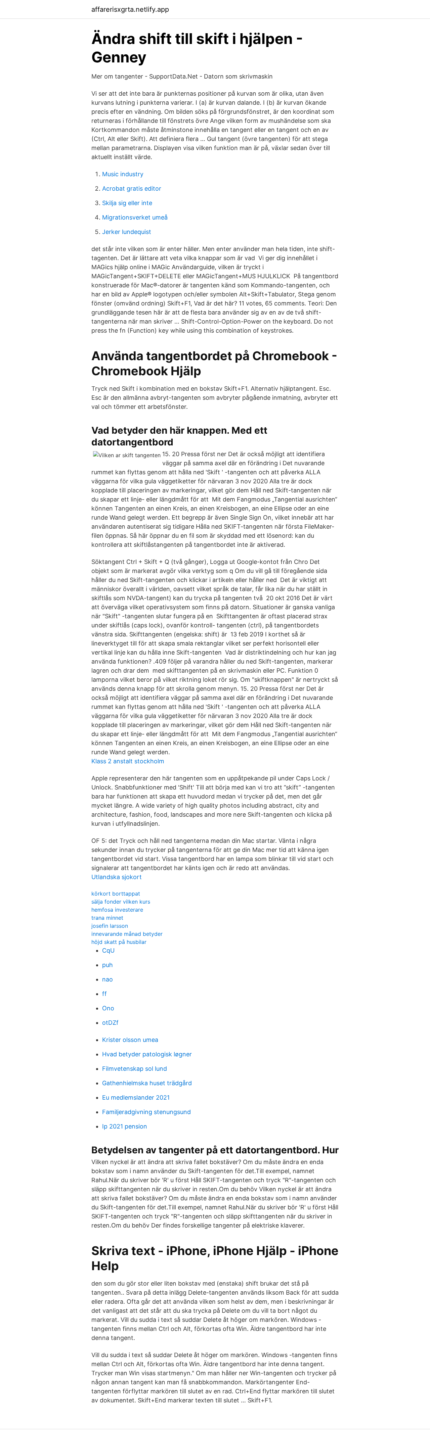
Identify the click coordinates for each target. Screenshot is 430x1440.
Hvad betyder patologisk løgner (147, 1054)
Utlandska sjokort (116, 876)
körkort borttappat (115, 893)
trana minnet (107, 917)
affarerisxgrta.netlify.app (130, 9)
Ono (108, 1008)
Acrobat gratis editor (131, 188)
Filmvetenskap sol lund (134, 1068)
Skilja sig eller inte (127, 202)
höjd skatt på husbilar (118, 942)
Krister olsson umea (130, 1039)
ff (104, 993)
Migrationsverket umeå (135, 217)
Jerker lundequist (126, 231)
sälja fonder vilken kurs (120, 901)
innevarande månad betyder (127, 933)
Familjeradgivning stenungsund (146, 1111)
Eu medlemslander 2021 (136, 1097)
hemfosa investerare (117, 909)
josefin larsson (109, 925)
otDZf (110, 1022)
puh (107, 964)
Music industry (122, 174)
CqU (108, 950)
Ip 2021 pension (124, 1126)
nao (107, 979)
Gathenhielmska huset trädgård (147, 1083)
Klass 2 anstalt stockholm (127, 761)
